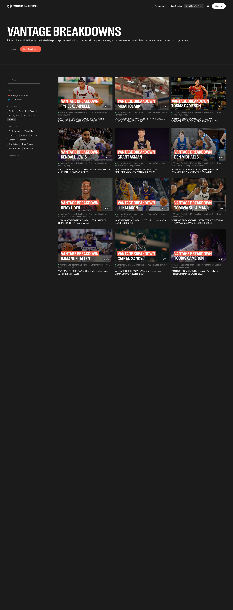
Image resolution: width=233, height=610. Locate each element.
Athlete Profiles (195, 6)
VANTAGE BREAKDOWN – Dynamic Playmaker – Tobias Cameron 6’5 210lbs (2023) (194, 272)
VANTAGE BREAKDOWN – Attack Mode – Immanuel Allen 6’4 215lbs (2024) (83, 272)
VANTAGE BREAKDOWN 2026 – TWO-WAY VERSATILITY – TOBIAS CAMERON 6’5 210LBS (194, 120)
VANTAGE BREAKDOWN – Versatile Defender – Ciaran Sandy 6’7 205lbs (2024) (138, 272)
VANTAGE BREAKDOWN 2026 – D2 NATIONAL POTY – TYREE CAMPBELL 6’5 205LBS (81, 120)
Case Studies (176, 6)
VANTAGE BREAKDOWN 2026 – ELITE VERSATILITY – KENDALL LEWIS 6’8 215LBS (84, 171)
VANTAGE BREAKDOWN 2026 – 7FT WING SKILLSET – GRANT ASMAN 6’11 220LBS (136, 171)
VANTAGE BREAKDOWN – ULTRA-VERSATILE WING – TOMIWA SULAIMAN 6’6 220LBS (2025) (197, 221)
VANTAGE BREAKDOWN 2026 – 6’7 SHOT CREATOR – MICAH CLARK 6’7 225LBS (141, 120)
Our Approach (160, 6)
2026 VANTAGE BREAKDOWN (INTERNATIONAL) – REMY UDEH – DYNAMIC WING (83, 221)
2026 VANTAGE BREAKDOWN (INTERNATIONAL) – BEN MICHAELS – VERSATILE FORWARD (196, 171)
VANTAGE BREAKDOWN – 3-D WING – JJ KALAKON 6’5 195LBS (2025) (140, 221)
